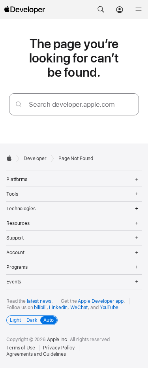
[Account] (119, 9)
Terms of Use (20, 348)
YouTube (109, 307)
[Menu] (138, 9)
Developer (35, 158)
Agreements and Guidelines (36, 354)
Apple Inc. (58, 339)
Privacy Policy (59, 348)
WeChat (79, 307)
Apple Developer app (101, 301)
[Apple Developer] (24, 9)
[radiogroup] (32, 320)
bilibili (40, 307)
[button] (100, 9)
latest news (39, 301)
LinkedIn (58, 307)
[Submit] (19, 104)
